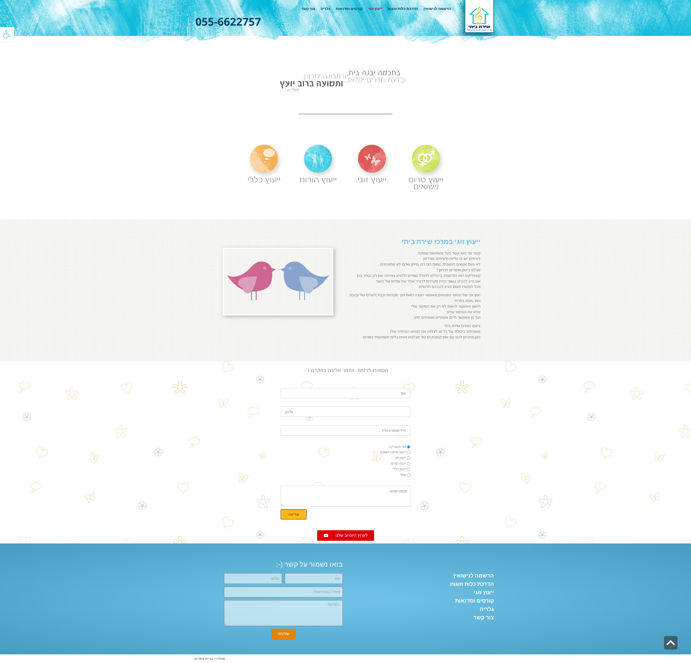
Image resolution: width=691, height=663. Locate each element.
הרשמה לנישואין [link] (437, 8)
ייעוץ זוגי (400, 457)
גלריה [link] (325, 8)
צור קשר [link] (308, 8)
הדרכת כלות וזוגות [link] (403, 8)
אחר (403, 474)
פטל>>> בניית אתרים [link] (209, 659)
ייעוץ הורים (398, 463)
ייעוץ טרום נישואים (393, 452)
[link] (7, 34)
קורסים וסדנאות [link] (349, 8)
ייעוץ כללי (399, 469)
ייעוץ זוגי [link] (375, 8)
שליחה (293, 514)
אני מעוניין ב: (397, 446)
